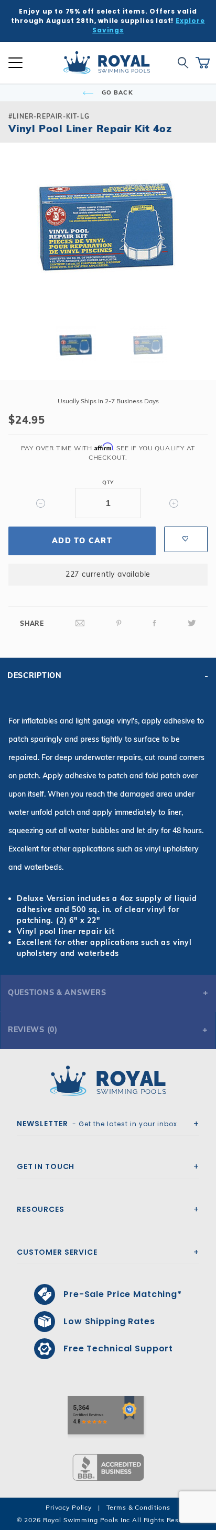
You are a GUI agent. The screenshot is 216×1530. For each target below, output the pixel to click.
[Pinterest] (119, 623)
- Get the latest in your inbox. (98, 1123)
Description (34, 675)
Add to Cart (82, 540)
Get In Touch (45, 1166)
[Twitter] (192, 623)
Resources (40, 1209)
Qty (108, 482)
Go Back (116, 92)
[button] (17, 243)
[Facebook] (154, 623)
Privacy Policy (69, 1507)
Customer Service (57, 1252)
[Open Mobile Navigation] (15, 63)
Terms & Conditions (138, 1507)
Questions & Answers (57, 992)
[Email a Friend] (80, 623)
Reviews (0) (33, 1029)
